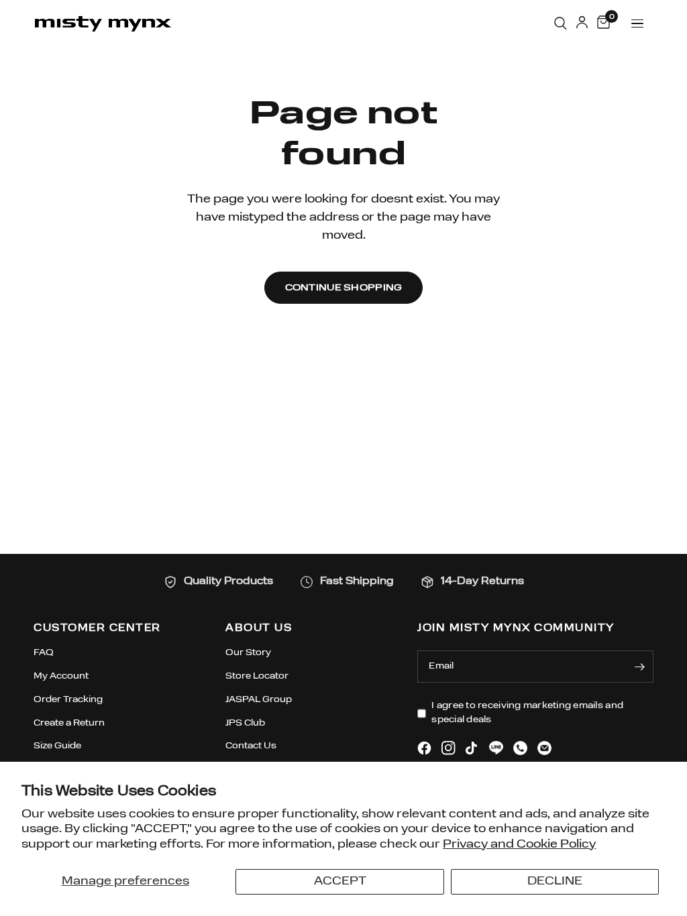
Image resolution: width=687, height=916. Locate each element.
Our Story (248, 652)
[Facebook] (424, 748)
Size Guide (57, 746)
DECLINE (554, 881)
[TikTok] (472, 748)
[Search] (560, 23)
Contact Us (250, 746)
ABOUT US (258, 629)
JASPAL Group (258, 699)
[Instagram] (448, 748)
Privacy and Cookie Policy (519, 844)
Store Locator (256, 676)
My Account (61, 676)
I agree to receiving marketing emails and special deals (527, 712)
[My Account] (582, 23)
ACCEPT (340, 881)
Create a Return (69, 723)
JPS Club (245, 723)
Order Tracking (68, 699)
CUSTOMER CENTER (97, 629)
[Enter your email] (640, 666)
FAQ (44, 652)
